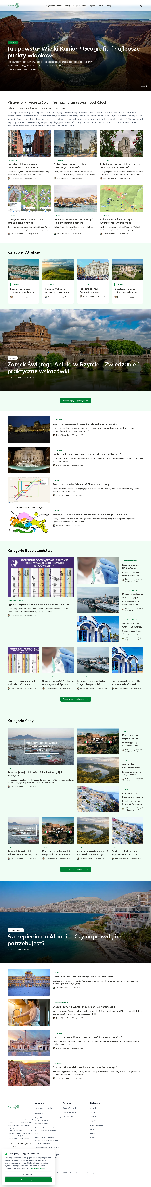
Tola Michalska (68, 1116)
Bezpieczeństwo (79, 6)
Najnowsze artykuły (53, 6)
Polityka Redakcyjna (77, 1173)
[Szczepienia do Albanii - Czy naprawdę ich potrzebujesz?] (75, 922)
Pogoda (93, 1133)
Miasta (92, 1138)
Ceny (11, 768)
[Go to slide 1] (142, 86)
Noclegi (109, 6)
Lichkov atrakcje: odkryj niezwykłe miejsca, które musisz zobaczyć (47, 1111)
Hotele (100, 6)
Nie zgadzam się (28, 1174)
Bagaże (92, 6)
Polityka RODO (62, 1173)
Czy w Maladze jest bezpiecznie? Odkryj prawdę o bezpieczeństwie (48, 1121)
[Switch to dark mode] (141, 6)
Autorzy (67, 1103)
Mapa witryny (91, 1173)
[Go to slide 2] (144, 86)
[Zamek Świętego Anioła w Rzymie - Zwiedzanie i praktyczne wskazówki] (75, 350)
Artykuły (39, 1103)
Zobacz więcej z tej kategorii (74, 401)
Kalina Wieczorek (14, 70)
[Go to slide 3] (146, 86)
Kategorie (95, 1103)
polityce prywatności (37, 1168)
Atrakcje (67, 6)
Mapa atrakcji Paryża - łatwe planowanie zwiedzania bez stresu (46, 1130)
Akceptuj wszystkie (28, 1180)
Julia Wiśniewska (69, 1112)
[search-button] (135, 5)
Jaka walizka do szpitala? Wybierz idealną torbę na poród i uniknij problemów (47, 1140)
